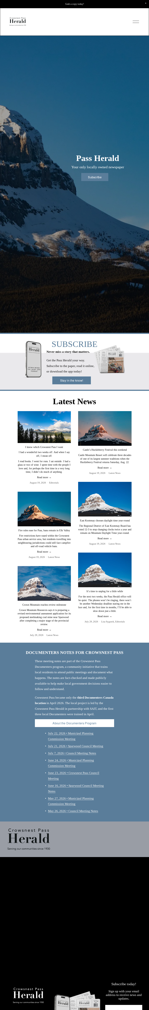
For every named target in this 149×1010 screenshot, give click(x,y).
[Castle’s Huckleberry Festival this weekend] (105, 428)
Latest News (114, 473)
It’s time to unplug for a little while (104, 591)
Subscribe (95, 177)
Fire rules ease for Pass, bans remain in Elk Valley (44, 530)
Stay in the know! (71, 380)
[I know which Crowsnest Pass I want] (44, 427)
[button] (145, 3)
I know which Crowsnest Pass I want (44, 447)
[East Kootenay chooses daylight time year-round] (105, 499)
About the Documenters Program (74, 723)
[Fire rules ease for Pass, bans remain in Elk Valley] (44, 509)
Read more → (44, 477)
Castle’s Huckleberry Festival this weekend (105, 449)
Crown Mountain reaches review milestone (44, 604)
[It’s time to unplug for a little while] (105, 570)
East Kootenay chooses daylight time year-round (105, 520)
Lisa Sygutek (107, 621)
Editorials (54, 482)
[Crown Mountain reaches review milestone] (44, 583)
